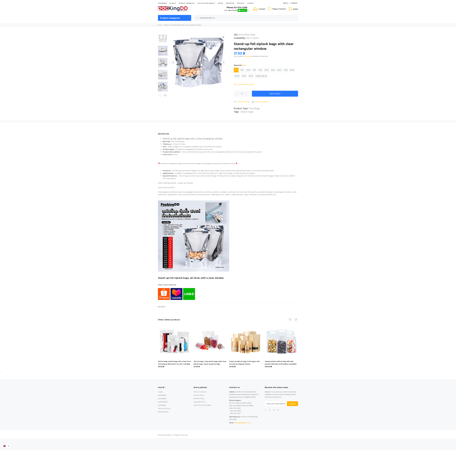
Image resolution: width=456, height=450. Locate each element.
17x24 (286, 70)
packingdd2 (162, 398)
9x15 (242, 70)
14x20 (267, 70)
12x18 (260, 70)
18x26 (292, 70)
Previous (173, 62)
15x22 (273, 70)
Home (160, 25)
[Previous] (290, 319)
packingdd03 (163, 402)
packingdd (162, 405)
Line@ (160, 392)
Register (294, 3)
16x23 (279, 70)
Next (223, 62)
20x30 (236, 76)
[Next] (165, 95)
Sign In (285, 3)
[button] (6, 446)
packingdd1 (162, 395)
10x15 (248, 70)
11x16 (254, 70)
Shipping (247, 56)
